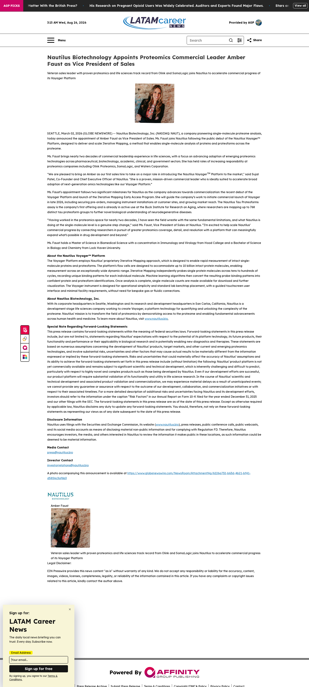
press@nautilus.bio (60, 452)
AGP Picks (12, 6)
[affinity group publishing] (25, 348)
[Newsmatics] (25, 356)
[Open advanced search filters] (239, 40)
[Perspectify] (25, 339)
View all (300, 5)
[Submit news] (25, 330)
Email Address (21, 652)
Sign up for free (38, 668)
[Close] (70, 609)
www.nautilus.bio (156, 318)
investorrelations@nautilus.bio (68, 465)
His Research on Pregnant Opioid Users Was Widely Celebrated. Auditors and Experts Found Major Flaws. (176, 6)
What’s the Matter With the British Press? (43, 6)
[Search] (231, 40)
